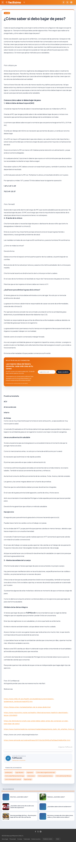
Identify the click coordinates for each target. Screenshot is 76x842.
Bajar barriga (27, 779)
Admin (57, 839)
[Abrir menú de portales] (2, 2)
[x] (67, 2)
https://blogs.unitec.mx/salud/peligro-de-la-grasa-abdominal (27, 707)
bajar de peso (20, 772)
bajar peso (30, 772)
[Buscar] (24, 2)
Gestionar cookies (47, 839)
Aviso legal (5, 839)
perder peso (8, 772)
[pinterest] (71, 2)
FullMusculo (17, 758)
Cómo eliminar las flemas (63, 776)
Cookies (19, 839)
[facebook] (63, 2)
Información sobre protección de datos (17, 383)
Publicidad (27, 839)
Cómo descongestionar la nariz (45, 772)
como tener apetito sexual (13, 779)
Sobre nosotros (36, 839)
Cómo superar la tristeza (45, 776)
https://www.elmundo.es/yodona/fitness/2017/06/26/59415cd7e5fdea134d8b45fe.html (37, 740)
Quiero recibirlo (63, 372)
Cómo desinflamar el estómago (14, 776)
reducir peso (31, 776)
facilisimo (14, 2)
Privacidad (13, 839)
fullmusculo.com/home (18, 760)
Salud (7, 13)
